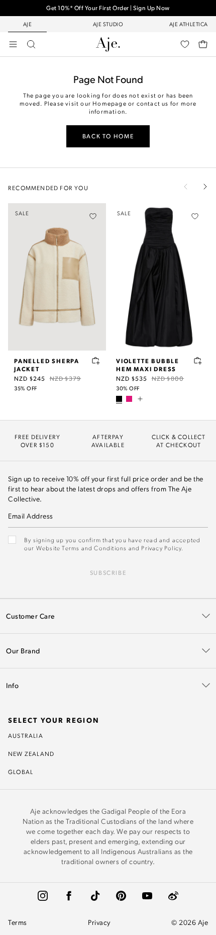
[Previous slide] (186, 187)
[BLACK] (119, 399)
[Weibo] (173, 896)
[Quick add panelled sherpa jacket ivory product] (96, 361)
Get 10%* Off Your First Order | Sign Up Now (108, 8)
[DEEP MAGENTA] (129, 399)
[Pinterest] (121, 896)
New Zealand (31, 753)
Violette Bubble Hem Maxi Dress (147, 365)
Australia (25, 735)
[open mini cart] (203, 44)
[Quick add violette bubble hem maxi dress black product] (198, 361)
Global (20, 772)
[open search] (31, 44)
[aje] (108, 44)
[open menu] (13, 44)
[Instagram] (43, 896)
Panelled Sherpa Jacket (46, 365)
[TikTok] (95, 896)
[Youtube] (147, 896)
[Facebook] (69, 896)
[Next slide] (205, 187)
